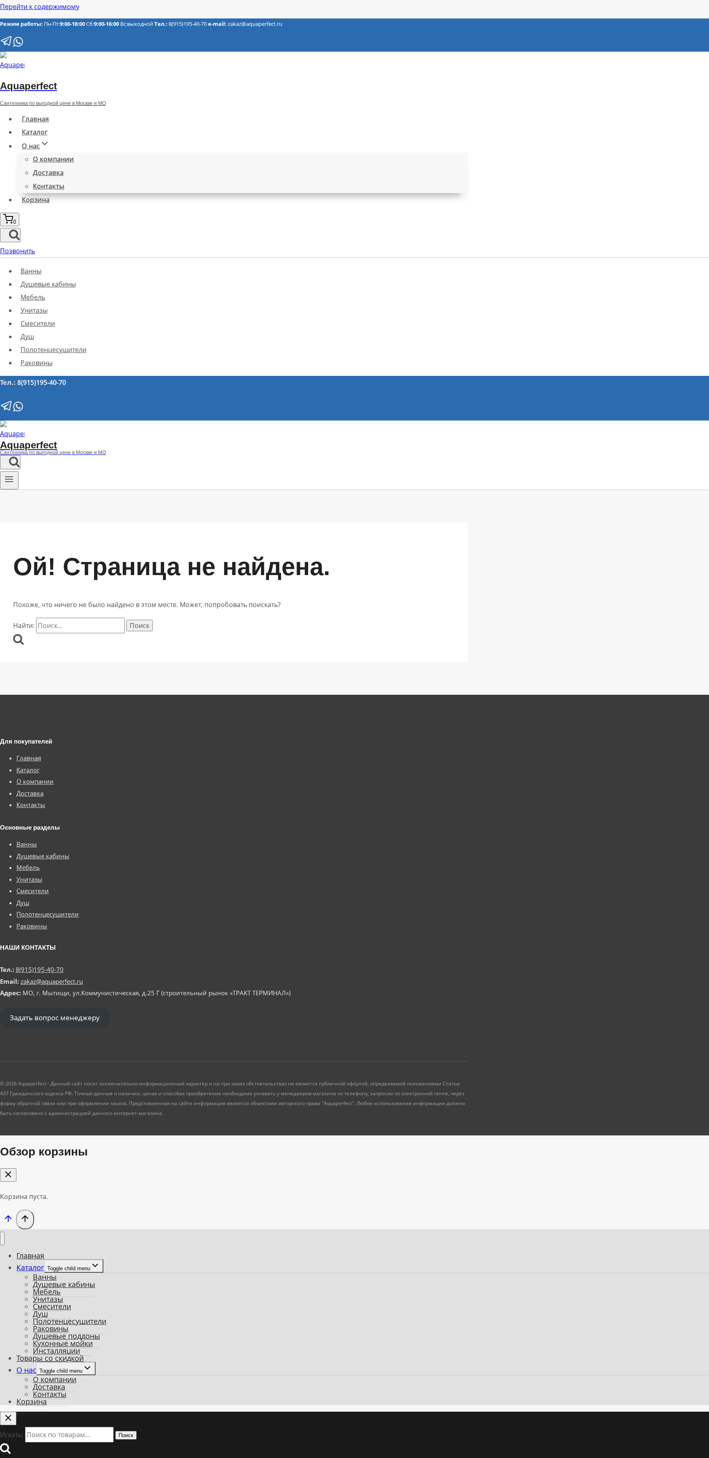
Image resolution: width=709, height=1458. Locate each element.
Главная (35, 118)
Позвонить (17, 250)
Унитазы (34, 310)
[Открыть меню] (9, 480)
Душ (27, 336)
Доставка (48, 172)
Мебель (33, 297)
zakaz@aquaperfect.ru (255, 23)
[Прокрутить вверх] (8, 1220)
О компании (53, 159)
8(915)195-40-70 (188, 23)
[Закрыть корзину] (8, 1175)
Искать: (11, 1434)
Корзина (36, 199)
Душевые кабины (48, 284)
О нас (26, 1370)
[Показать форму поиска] (10, 235)
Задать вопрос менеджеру (55, 1017)
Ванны (31, 270)
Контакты (48, 186)
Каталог (35, 131)
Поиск (126, 1435)
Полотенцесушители (54, 349)
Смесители (38, 323)
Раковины (37, 362)
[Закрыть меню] (2, 1238)
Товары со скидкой (50, 1358)
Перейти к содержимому (39, 6)
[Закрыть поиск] (8, 1418)
